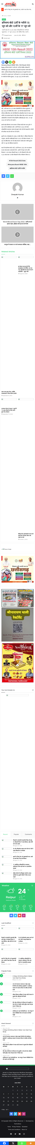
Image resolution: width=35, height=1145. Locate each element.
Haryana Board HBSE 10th (18, 164)
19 (31, 1097)
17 (22, 1097)
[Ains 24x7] (10, 4)
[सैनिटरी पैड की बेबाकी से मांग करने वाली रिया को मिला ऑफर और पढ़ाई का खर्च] (26, 465)
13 (3, 1097)
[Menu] (2, 5)
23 (17, 1101)
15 (13, 1097)
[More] (13, 62)
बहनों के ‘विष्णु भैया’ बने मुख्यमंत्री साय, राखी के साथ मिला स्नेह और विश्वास (8, 960)
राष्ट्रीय (9, 15)
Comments (28, 834)
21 (8, 1101)
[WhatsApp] (12, 176)
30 (17, 1105)
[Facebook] (3, 62)
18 (26, 1097)
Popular (16, 834)
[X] (6, 62)
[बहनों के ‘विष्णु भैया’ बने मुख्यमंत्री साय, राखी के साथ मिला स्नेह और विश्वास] (7, 859)
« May (3, 1109)
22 (13, 1101)
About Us (24, 1129)
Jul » (7, 1109)
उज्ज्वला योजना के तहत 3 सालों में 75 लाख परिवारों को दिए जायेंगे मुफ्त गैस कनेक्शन (9, 410)
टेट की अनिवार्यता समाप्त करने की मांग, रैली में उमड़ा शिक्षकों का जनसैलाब (25, 939)
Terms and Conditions (14, 1129)
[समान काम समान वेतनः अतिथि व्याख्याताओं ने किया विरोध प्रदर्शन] (9, 323)
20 (3, 1101)
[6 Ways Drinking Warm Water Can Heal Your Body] (6, 978)
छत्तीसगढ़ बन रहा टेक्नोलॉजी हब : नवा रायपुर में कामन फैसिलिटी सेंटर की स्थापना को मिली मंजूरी (23, 1013)
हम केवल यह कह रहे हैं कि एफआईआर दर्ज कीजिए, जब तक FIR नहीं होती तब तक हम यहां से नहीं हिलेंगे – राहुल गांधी (25, 269)
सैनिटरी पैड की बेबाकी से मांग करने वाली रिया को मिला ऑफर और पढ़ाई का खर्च (25, 535)
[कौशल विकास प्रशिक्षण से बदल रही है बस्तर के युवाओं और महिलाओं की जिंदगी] (6, 997)
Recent (5, 834)
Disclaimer (25, 1126)
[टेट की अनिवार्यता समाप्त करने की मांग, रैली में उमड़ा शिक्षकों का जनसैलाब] (7, 851)
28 (8, 1105)
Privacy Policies (16, 1126)
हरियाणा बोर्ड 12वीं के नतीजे (18, 168)
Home (5, 15)
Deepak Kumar (8, 35)
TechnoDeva (17, 1123)
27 (3, 1105)
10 (22, 1094)
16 (17, 1097)
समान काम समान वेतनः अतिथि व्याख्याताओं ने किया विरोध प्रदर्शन (9, 392)
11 (26, 1094)
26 (31, 1101)
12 (31, 1094)
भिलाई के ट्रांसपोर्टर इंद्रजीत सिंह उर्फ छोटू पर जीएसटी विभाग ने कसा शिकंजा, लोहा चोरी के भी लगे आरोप (23, 842)
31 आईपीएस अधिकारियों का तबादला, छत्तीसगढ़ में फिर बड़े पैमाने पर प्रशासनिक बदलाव (22, 866)
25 (26, 1101)
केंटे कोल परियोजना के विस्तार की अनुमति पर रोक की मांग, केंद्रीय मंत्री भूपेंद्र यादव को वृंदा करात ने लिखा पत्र (23, 1004)
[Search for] (33, 5)
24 (22, 1101)
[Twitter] (8, 176)
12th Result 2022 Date (18, 161)
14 (8, 1097)
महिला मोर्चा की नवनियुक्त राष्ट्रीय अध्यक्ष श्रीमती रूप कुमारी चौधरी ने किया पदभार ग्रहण (22, 875)
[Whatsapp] (10, 62)
